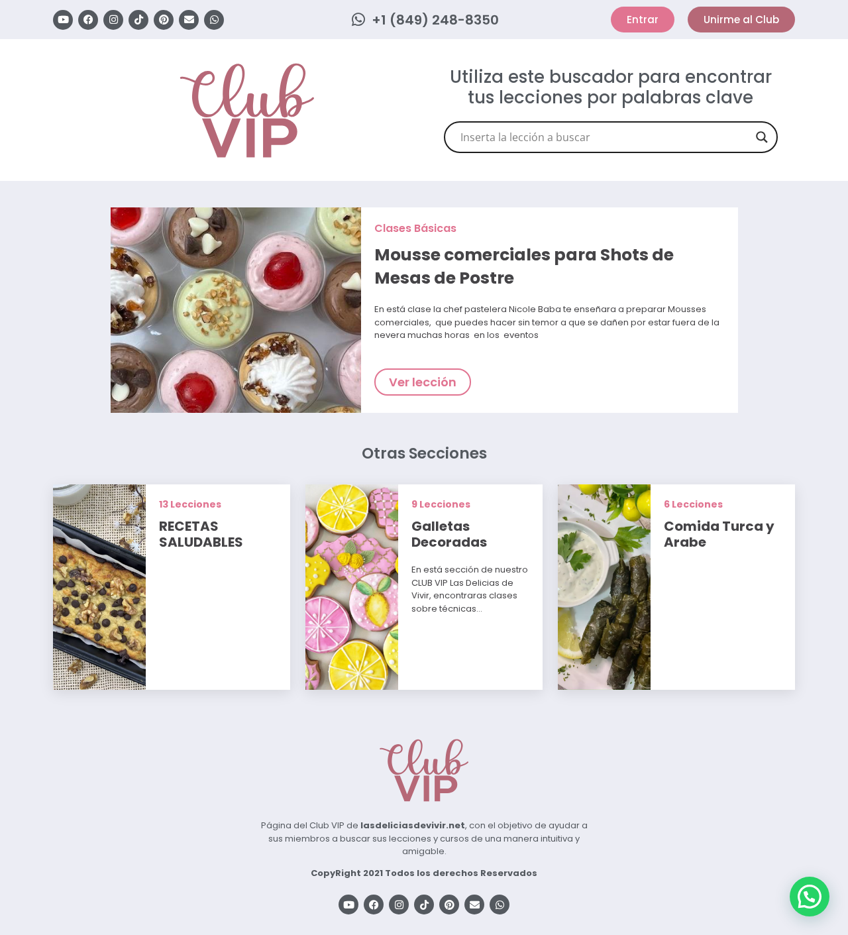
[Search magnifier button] (762, 137)
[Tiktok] (138, 20)
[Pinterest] (164, 20)
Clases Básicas (415, 228)
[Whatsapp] (214, 20)
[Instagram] (113, 20)
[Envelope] (189, 20)
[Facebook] (88, 20)
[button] (809, 896)
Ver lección (422, 382)
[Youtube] (63, 20)
